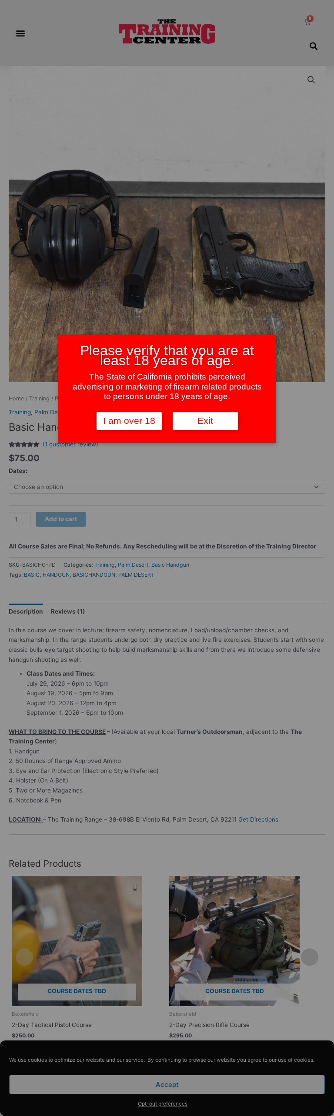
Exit (205, 421)
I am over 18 (129, 421)
